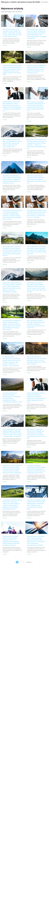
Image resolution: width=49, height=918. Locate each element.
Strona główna (44, 2)
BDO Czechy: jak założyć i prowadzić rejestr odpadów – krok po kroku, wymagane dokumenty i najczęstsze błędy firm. (36, 179)
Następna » (29, 562)
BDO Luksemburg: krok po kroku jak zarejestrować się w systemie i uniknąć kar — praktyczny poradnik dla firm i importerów (36, 324)
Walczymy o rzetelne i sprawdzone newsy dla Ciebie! (20, 2)
